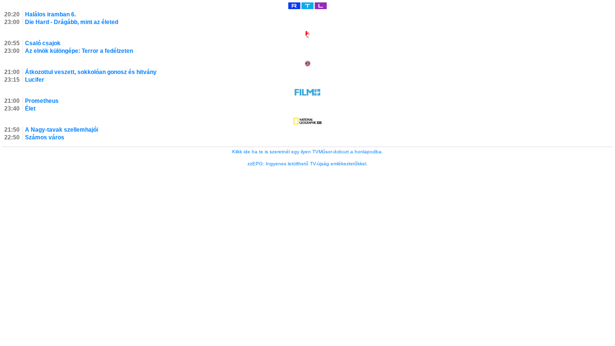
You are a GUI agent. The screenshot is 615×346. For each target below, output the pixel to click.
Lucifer (34, 79)
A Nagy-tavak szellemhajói (61, 129)
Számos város (44, 137)
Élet (30, 108)
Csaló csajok (43, 43)
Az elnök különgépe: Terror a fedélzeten (79, 51)
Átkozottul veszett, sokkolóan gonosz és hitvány (91, 72)
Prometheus (42, 101)
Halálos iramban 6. (50, 14)
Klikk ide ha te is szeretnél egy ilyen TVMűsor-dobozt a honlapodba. (307, 151)
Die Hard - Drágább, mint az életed (71, 22)
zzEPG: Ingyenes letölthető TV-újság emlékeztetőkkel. (307, 163)
